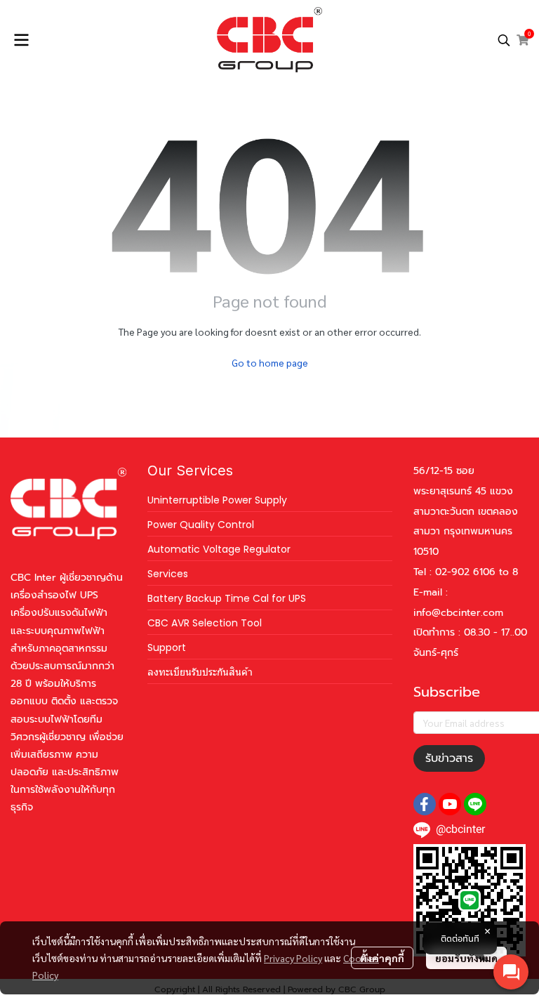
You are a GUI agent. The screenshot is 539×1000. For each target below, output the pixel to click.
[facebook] (424, 804)
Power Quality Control (200, 525)
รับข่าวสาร (449, 758)
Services (167, 574)
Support (166, 647)
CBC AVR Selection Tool (204, 623)
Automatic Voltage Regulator (219, 549)
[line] (475, 804)
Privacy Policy (293, 958)
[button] (504, 40)
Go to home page (270, 362)
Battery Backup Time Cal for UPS (226, 598)
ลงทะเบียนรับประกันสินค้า (200, 672)
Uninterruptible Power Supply (217, 500)
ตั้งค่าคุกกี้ (382, 958)
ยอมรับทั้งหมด (466, 958)
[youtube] (450, 804)
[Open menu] (21, 40)
